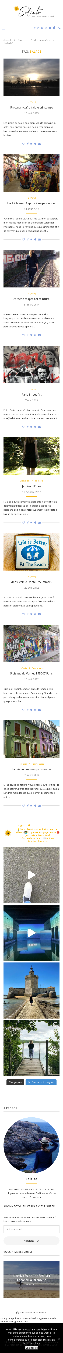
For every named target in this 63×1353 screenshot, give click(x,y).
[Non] (58, 1339)
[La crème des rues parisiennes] (31, 739)
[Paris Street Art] (31, 364)
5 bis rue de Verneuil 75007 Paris (31, 673)
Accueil (7, 40)
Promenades (38, 668)
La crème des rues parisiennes (31, 769)
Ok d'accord (32, 1348)
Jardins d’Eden (31, 486)
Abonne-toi (31, 1240)
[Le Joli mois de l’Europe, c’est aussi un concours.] (31, 1048)
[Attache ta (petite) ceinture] (31, 268)
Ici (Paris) (31, 102)
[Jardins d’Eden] (31, 456)
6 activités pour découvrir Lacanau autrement (31, 1277)
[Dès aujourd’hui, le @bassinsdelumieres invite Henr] (31, 875)
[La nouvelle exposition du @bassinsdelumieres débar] (31, 933)
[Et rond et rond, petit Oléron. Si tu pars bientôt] (31, 990)
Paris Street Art (32, 394)
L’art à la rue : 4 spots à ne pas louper (31, 203)
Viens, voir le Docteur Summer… (31, 582)
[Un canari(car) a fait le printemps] (31, 77)
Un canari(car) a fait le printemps (31, 107)
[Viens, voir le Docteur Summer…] (31, 551)
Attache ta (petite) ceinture (31, 299)
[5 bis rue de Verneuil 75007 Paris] (31, 643)
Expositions (25, 481)
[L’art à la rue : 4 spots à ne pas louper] (31, 173)
